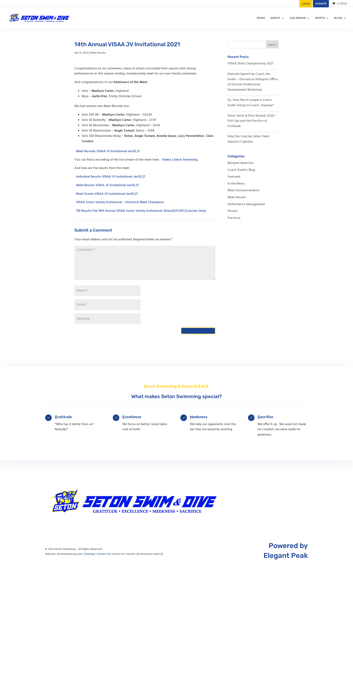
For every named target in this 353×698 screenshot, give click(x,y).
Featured (234, 176)
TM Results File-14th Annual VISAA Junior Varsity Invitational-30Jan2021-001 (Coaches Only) (141, 210)
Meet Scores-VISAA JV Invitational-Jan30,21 (106, 193)
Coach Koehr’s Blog (241, 170)
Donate (320, 3)
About (275, 18)
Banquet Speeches (241, 163)
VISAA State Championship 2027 (250, 63)
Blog (338, 18)
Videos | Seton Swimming (180, 159)
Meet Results (98, 53)
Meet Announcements (243, 190)
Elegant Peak (286, 555)
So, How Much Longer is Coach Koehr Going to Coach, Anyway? (251, 102)
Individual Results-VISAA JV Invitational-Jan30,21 (110, 176)
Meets (320, 18)
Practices (234, 218)
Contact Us (103, 554)
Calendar (298, 18)
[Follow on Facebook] (296, 501)
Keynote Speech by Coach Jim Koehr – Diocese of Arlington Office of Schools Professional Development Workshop (253, 81)
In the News (236, 183)
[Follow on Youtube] (288, 501)
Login (306, 3)
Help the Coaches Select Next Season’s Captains (248, 139)
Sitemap (89, 554)
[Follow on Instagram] (304, 501)
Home (261, 18)
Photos (233, 211)
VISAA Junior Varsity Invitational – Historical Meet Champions (120, 202)
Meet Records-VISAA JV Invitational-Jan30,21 (108, 151)
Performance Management (246, 204)
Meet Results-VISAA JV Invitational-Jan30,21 (107, 185)
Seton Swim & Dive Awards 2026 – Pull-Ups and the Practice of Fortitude (252, 121)
